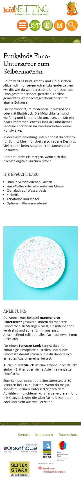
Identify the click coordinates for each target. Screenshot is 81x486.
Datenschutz (68, 434)
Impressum (44, 434)
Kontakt (24, 434)
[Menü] (22, 25)
